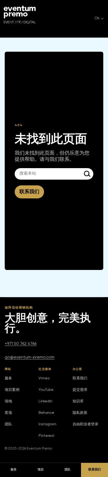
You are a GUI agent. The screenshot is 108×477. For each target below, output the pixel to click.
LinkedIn (45, 401)
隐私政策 (80, 413)
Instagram (47, 424)
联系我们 (29, 191)
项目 (40, 469)
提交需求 (80, 390)
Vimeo (44, 378)
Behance (46, 413)
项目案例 (12, 390)
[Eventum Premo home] (20, 14)
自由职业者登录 (85, 424)
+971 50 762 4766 (20, 344)
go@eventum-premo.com (30, 357)
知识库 (78, 401)
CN (97, 18)
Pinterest (47, 436)
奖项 (8, 413)
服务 (8, 378)
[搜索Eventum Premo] (87, 174)
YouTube (46, 390)
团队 (8, 424)
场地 (8, 401)
